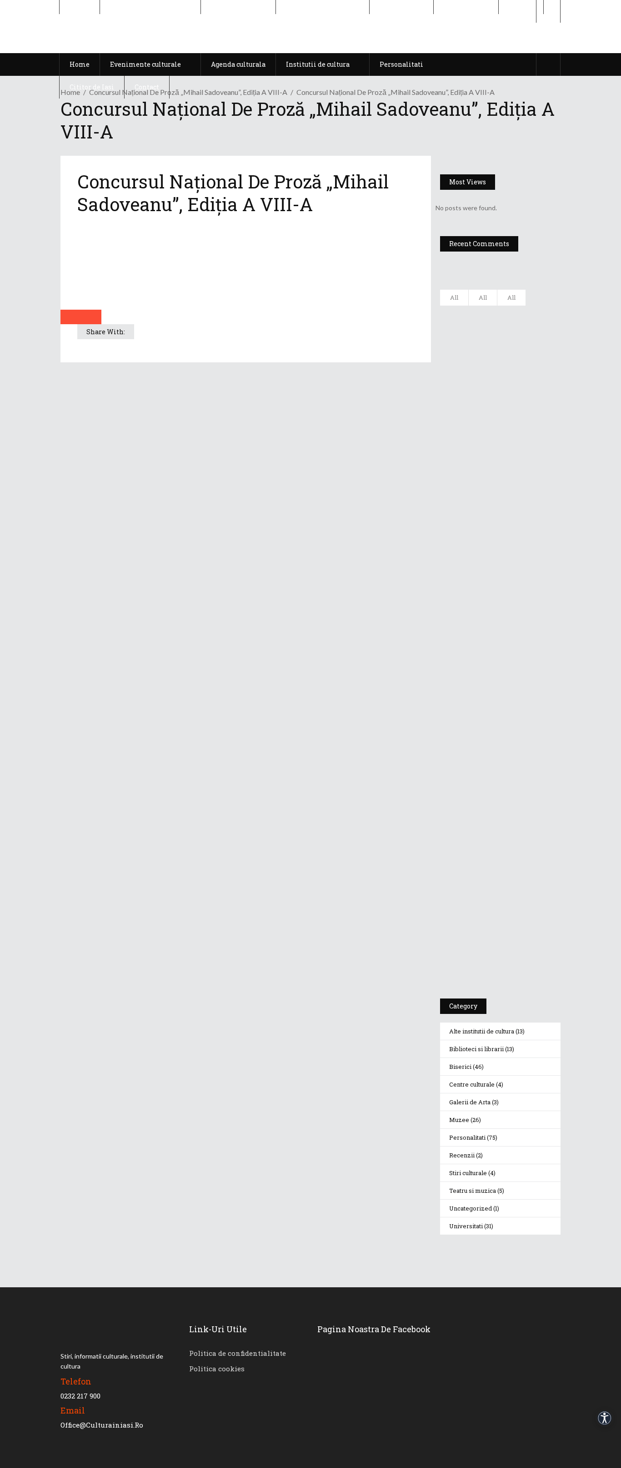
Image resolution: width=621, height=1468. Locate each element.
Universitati (466, 1226)
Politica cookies (217, 1368)
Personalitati (467, 1137)
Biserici (460, 1067)
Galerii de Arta (470, 1102)
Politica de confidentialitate (237, 1353)
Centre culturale (472, 1084)
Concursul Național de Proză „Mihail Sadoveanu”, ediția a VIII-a (188, 92)
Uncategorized (470, 1208)
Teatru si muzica (472, 1190)
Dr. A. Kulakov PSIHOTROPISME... (531, 453)
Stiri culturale (468, 1173)
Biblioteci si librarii (476, 1049)
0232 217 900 (80, 1395)
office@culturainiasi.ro (101, 1424)
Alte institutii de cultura (481, 1031)
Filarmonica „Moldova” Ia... (524, 318)
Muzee (459, 1120)
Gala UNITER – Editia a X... (526, 363)
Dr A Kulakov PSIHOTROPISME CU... (529, 412)
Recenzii (462, 1155)
